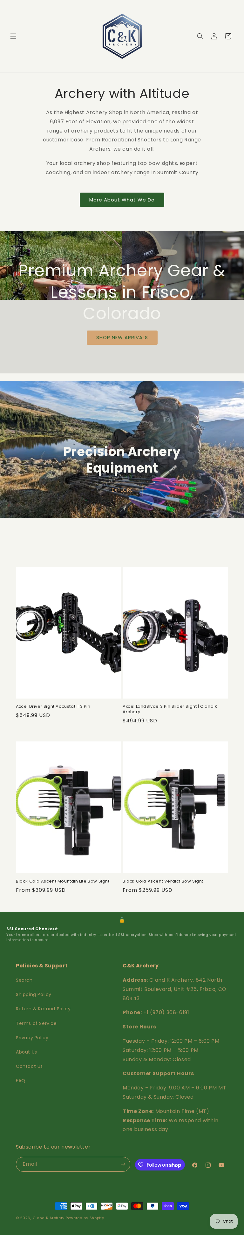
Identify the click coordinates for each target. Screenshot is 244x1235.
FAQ (20, 1080)
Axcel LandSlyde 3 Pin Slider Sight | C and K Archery (170, 709)
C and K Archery (49, 1217)
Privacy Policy (32, 1037)
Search (24, 980)
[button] (13, 36)
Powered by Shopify (85, 1217)
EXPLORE (122, 489)
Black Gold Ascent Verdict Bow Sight (163, 881)
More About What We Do (122, 199)
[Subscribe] (123, 1164)
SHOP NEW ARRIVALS (122, 337)
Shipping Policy (33, 994)
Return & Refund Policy (43, 1009)
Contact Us (29, 1066)
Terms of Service (36, 1023)
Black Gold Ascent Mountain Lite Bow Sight (63, 881)
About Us (26, 1052)
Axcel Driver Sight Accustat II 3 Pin (53, 706)
